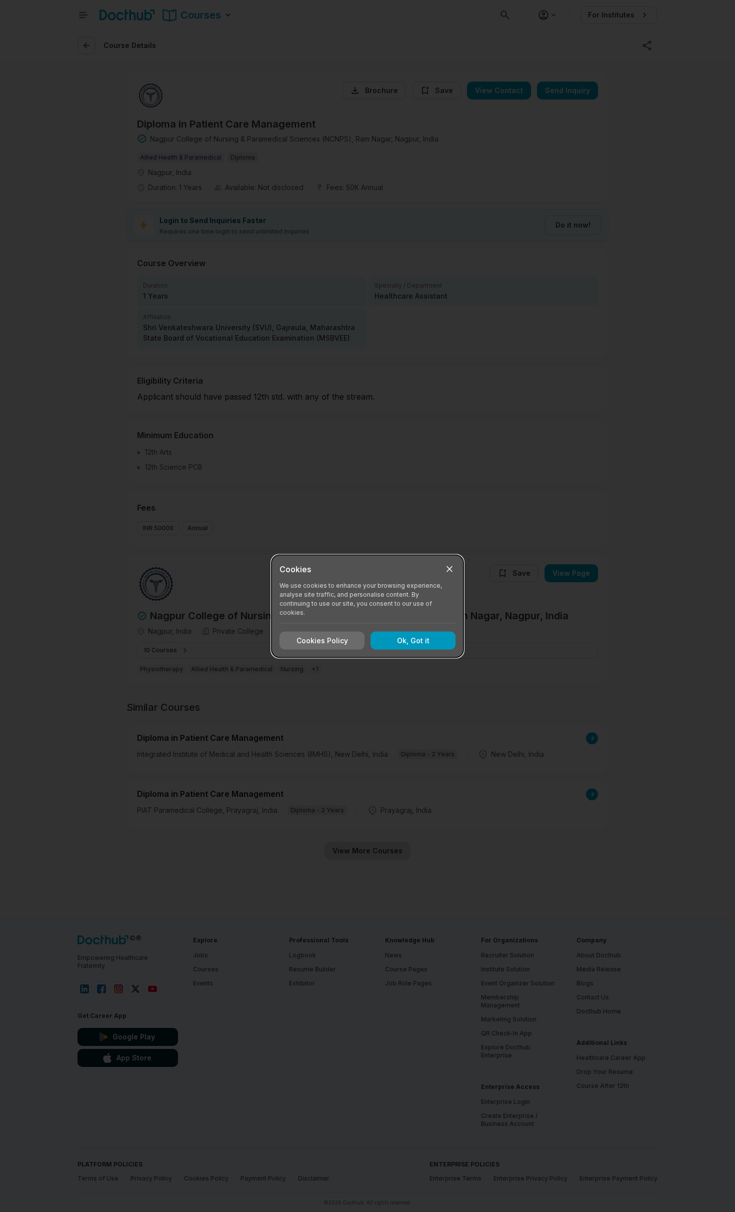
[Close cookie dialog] (450, 569)
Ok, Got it (413, 640)
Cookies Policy (322, 640)
